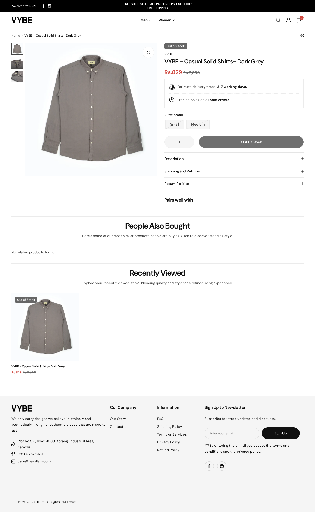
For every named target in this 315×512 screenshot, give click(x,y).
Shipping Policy (169, 426)
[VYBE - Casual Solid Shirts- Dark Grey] (45, 327)
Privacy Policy (168, 442)
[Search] (278, 20)
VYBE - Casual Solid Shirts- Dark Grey (38, 366)
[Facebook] (43, 6)
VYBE (168, 54)
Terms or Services (172, 434)
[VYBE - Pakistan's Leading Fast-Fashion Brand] (21, 20)
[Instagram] (49, 6)
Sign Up (281, 433)
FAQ (160, 418)
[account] (288, 20)
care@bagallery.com (34, 461)
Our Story (118, 418)
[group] (91, 109)
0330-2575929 (30, 454)
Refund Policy (168, 450)
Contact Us (119, 426)
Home (15, 35)
